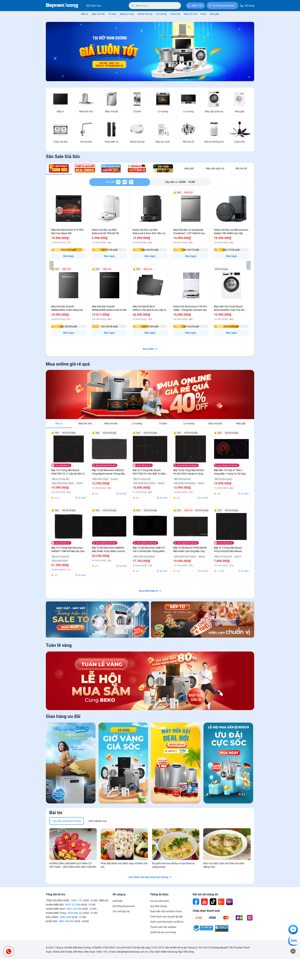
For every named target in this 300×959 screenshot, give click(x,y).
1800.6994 (65, 917)
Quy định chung (158, 906)
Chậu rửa (175, 14)
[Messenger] (293, 930)
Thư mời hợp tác (121, 911)
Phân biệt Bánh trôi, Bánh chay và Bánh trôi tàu (124, 865)
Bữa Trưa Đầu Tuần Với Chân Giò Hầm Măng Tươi (223, 865)
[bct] (203, 931)
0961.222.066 (74, 908)
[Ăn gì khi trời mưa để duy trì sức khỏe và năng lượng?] (175, 844)
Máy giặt (214, 14)
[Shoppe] (221, 901)
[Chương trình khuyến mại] (150, 80)
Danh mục (95, 5)
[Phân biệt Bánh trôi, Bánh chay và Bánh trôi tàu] (124, 844)
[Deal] (228, 764)
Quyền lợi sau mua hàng (163, 932)
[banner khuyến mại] (97, 619)
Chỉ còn (111, 182)
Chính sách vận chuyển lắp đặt (166, 916)
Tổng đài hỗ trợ (55, 894)
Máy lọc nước (127, 14)
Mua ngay (68, 256)
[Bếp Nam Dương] (62, 5)
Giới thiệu (117, 901)
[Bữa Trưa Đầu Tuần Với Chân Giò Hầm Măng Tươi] (227, 844)
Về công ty (119, 894)
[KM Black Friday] (123, 764)
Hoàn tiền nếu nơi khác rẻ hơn (166, 911)
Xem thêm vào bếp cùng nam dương (148, 877)
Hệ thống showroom (223, 5)
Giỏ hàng (249, 5)
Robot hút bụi (145, 14)
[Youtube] (204, 901)
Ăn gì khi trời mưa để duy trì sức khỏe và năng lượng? (173, 865)
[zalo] (293, 941)
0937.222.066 (73, 904)
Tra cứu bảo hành (159, 901)
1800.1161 (197, 5)
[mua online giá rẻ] (150, 394)
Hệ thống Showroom (123, 906)
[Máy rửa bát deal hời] (175, 764)
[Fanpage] (196, 901)
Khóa (203, 14)
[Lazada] (229, 901)
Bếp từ (84, 14)
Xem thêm (148, 348)
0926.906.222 (75, 913)
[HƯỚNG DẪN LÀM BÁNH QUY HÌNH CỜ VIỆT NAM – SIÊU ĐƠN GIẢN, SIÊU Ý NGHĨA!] (73, 844)
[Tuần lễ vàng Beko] (150, 681)
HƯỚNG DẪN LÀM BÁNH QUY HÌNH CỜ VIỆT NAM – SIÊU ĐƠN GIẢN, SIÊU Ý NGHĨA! (72, 865)
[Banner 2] (202, 619)
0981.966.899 (66, 921)
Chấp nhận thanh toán (206, 910)
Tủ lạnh (112, 14)
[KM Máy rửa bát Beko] (70, 764)
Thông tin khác (159, 894)
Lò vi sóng (161, 14)
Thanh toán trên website (163, 927)
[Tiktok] (212, 901)
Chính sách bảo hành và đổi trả (166, 921)
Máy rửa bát (98, 14)
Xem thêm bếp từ (148, 590)
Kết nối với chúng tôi (205, 894)
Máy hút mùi (190, 14)
